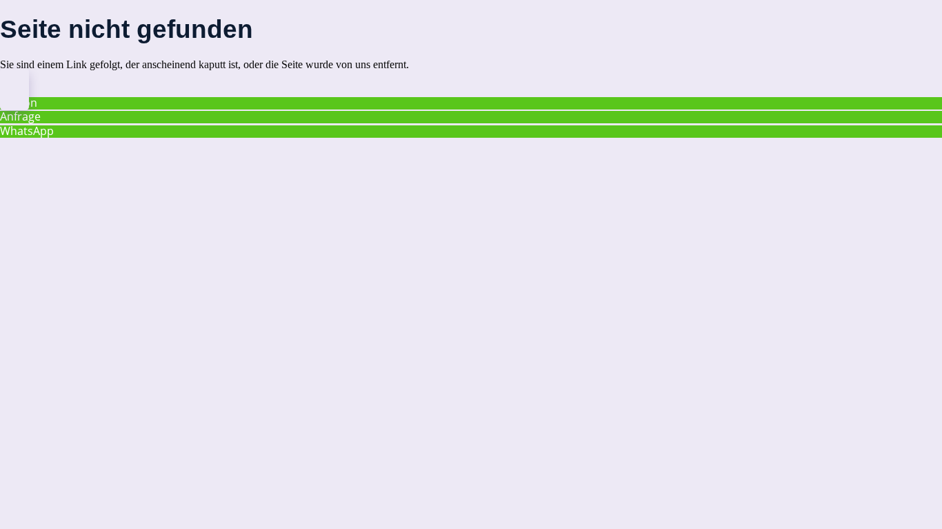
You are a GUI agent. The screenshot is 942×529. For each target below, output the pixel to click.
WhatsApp (27, 130)
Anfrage (20, 116)
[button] (14, 89)
